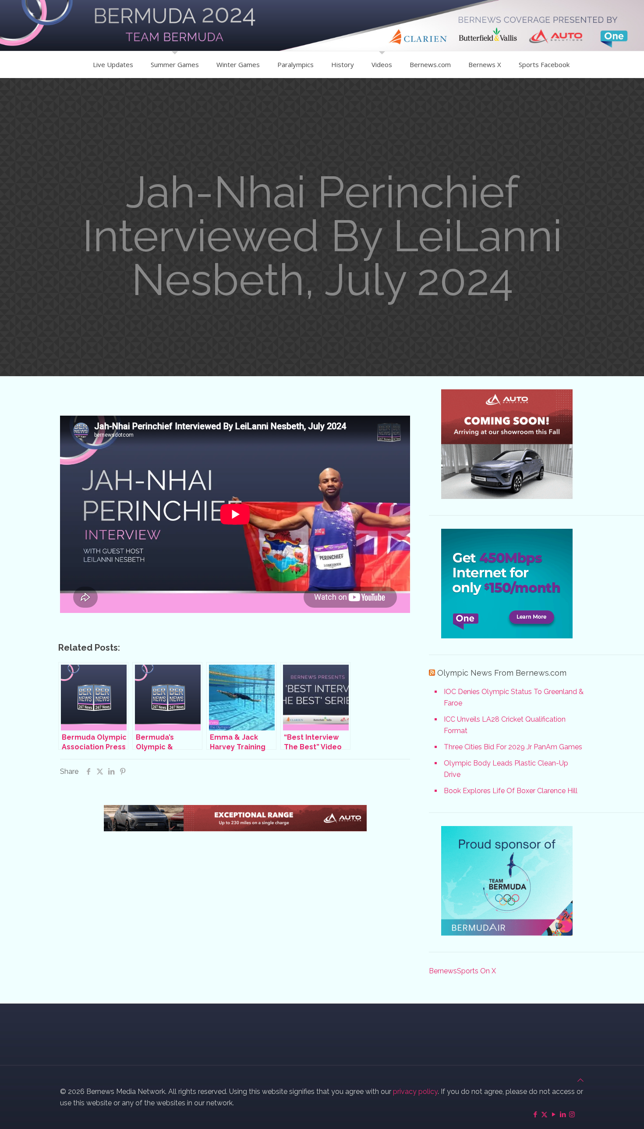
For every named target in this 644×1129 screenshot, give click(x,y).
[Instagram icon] (572, 1114)
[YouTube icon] (553, 1114)
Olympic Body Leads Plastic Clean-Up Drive (506, 769)
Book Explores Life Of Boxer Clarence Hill (510, 791)
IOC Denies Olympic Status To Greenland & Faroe (514, 697)
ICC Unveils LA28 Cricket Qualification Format (505, 725)
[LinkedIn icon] (562, 1114)
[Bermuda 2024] (322, 25)
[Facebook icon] (535, 1114)
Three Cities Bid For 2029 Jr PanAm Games (513, 747)
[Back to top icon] (580, 1080)
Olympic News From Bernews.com (501, 672)
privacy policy (415, 1091)
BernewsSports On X (462, 971)
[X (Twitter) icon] (544, 1114)
